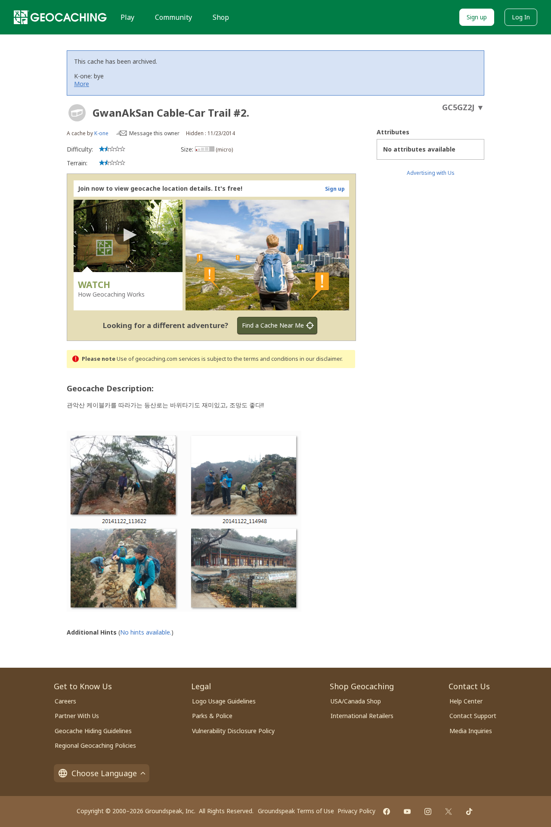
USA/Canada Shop (356, 701)
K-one (101, 133)
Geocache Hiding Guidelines (93, 731)
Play (127, 17)
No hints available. (145, 632)
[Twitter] (448, 811)
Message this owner (154, 133)
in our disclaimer (320, 358)
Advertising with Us (431, 173)
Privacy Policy (356, 811)
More (81, 84)
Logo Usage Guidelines (224, 701)
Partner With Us (77, 716)
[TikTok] (469, 811)
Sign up (477, 17)
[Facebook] (386, 811)
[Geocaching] (60, 17)
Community (173, 17)
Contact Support (472, 716)
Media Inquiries (470, 731)
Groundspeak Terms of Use (296, 811)
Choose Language (104, 773)
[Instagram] (428, 811)
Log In (521, 17)
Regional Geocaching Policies (95, 745)
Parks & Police (212, 716)
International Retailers (362, 716)
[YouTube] (407, 811)
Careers (65, 701)
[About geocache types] (77, 112)
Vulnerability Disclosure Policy (233, 731)
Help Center (466, 701)
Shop (221, 17)
